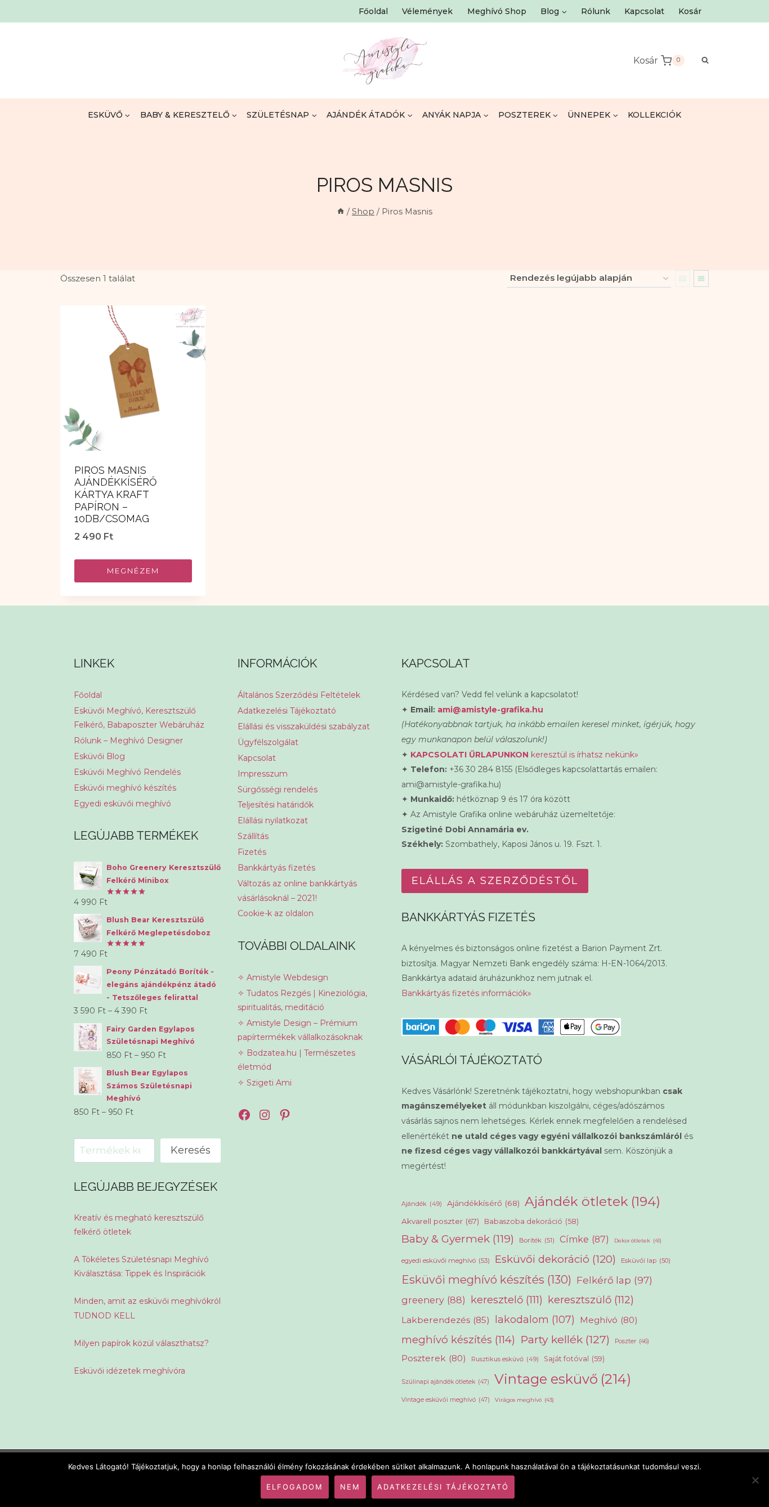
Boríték (537, 1240)
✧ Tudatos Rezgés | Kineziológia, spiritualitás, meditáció (302, 1000)
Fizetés (252, 852)
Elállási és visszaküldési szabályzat (304, 726)
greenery (433, 1300)
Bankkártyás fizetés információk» (466, 993)
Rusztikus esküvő (505, 1359)
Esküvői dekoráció (555, 1259)
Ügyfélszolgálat (268, 742)
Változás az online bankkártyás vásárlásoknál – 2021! (297, 890)
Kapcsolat (644, 11)
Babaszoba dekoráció (531, 1221)
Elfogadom (294, 1486)
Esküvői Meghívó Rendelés (127, 772)
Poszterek (433, 1358)
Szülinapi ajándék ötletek (445, 1381)
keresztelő (507, 1299)
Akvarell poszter (440, 1221)
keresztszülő (591, 1299)
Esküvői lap (645, 1260)
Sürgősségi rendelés (278, 789)
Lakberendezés (445, 1320)
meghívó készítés (458, 1339)
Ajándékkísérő (483, 1203)
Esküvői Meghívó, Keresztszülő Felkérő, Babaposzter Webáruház (139, 718)
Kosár (689, 11)
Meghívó (609, 1320)
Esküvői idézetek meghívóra (129, 1371)
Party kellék (565, 1339)
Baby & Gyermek (457, 1238)
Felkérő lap (614, 1280)
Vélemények (427, 11)
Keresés (191, 1150)
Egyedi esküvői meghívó (122, 804)
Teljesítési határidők (276, 805)
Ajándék (421, 1204)
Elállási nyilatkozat (273, 820)
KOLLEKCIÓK (654, 115)
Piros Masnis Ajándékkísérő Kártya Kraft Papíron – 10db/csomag (115, 494)
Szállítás (253, 836)
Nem (350, 1486)
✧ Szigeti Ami (265, 1083)
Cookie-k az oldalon (276, 913)
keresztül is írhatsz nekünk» (524, 755)
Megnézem (133, 570)
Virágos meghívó (524, 1400)
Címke (584, 1239)
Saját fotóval (574, 1358)
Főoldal (373, 11)
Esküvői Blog (99, 756)
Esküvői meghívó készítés (125, 788)
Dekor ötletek (637, 1240)
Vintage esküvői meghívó (445, 1399)
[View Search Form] (699, 60)
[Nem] (755, 1480)
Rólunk (595, 11)
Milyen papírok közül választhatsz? (141, 1343)
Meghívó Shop (496, 11)
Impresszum (263, 774)
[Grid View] (682, 278)
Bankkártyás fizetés (276, 868)
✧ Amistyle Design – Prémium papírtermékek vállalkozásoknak (300, 1030)
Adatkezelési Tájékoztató (287, 711)
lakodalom (535, 1319)
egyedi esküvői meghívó (445, 1260)
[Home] (341, 212)
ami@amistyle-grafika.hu (490, 710)
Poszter (632, 1341)
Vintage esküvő (562, 1379)
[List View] (701, 278)
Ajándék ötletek (592, 1201)
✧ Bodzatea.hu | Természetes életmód (296, 1060)
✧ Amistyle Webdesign (283, 977)
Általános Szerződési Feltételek (299, 695)
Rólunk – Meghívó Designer (128, 740)
